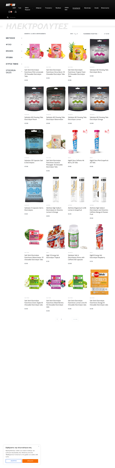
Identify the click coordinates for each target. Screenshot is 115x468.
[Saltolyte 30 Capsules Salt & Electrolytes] (34, 142)
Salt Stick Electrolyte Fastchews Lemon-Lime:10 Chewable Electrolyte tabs (77, 303)
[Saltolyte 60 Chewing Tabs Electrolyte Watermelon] (56, 99)
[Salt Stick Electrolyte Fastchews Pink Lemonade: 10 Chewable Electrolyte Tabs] (34, 51)
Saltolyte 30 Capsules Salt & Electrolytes (33, 161)
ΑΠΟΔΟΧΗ (30, 461)
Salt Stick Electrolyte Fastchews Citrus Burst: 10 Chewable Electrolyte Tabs (55, 72)
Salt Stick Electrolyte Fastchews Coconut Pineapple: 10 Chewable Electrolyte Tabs (54, 163)
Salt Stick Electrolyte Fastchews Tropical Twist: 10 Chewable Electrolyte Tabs (77, 73)
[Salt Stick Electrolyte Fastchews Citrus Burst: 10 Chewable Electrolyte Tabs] (56, 51)
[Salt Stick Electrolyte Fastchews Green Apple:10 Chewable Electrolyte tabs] (34, 282)
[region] (21, 455)
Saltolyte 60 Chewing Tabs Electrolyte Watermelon (55, 118)
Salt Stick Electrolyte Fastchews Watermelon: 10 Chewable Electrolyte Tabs (33, 257)
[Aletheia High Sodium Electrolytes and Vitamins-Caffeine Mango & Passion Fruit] (99, 189)
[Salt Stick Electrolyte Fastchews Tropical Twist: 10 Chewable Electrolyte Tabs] (77, 51)
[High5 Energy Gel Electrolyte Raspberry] (99, 237)
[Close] (39, 446)
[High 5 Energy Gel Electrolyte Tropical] (56, 237)
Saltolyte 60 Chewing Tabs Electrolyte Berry (99, 71)
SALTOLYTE (92, 67)
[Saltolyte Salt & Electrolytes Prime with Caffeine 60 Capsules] (77, 237)
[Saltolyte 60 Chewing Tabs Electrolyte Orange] (99, 99)
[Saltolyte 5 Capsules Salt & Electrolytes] (34, 189)
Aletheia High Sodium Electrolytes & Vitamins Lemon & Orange (54, 210)
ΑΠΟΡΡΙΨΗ (14, 461)
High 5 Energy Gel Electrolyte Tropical (53, 256)
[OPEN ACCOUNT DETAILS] (16, 12)
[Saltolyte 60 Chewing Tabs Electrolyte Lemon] (77, 99)
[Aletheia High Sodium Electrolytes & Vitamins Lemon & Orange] (56, 189)
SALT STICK (26, 67)
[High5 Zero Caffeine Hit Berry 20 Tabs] (77, 142)
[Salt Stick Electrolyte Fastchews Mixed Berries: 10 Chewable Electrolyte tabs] (56, 282)
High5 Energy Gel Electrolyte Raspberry (97, 256)
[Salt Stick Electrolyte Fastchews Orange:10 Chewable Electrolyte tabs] (99, 282)
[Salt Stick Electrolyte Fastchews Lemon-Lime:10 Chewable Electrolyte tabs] (77, 282)
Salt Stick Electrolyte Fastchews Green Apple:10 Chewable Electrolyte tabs (33, 303)
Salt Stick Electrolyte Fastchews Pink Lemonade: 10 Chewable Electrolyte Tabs (33, 73)
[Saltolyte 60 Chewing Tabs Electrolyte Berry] (99, 51)
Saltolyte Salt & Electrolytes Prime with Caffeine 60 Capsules (76, 257)
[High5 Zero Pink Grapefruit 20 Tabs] (99, 142)
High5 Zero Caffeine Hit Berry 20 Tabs (76, 161)
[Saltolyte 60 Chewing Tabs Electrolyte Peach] (34, 99)
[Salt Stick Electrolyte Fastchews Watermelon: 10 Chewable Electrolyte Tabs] (34, 237)
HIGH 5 (69, 157)
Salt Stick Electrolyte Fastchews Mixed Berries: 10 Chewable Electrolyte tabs (55, 304)
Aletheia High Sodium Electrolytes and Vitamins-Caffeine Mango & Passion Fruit (99, 211)
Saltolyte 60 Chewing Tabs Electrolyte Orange (99, 118)
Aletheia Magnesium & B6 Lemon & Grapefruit (77, 209)
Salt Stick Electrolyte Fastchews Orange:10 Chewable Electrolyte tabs (99, 303)
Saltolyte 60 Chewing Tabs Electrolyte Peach (33, 118)
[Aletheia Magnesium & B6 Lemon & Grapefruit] (77, 189)
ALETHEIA (48, 205)
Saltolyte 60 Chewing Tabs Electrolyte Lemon (77, 118)
